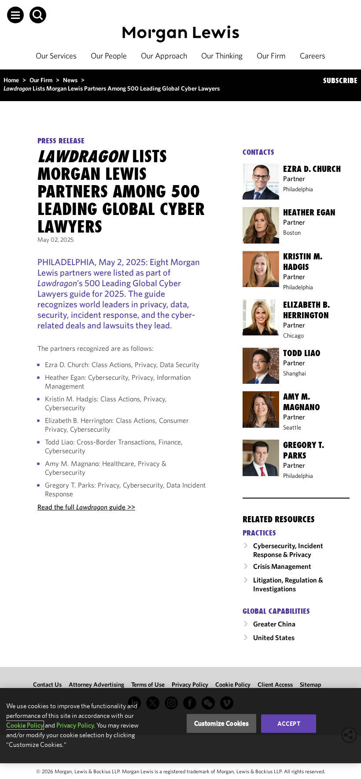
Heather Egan (309, 212)
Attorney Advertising (96, 684)
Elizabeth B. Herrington (306, 310)
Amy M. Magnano (301, 402)
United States (274, 637)
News (70, 80)
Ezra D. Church (312, 169)
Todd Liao (301, 353)
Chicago (293, 335)
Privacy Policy (190, 684)
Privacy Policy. (75, 725)
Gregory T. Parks (303, 450)
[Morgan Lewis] (181, 34)
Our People (109, 56)
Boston (292, 233)
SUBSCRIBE (340, 80)
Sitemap (310, 684)
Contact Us (47, 684)
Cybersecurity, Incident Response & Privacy (288, 550)
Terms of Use (148, 684)
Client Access (275, 684)
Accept (288, 724)
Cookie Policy (232, 684)
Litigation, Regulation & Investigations (288, 584)
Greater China (274, 623)
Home (11, 80)
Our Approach (164, 56)
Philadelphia (298, 189)
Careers (312, 56)
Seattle (292, 427)
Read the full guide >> (86, 506)
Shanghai (294, 373)
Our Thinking (222, 56)
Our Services (56, 56)
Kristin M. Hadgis (302, 261)
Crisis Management (282, 566)
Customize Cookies (221, 723)
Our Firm (271, 56)
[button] (15, 15)
